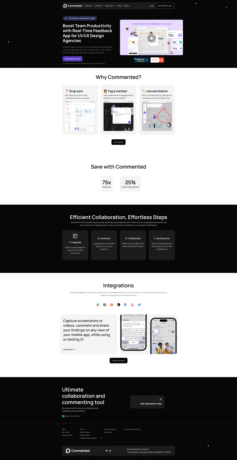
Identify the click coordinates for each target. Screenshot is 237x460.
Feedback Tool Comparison (88, 438)
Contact (126, 6)
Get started (118, 142)
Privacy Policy (108, 432)
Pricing (119, 6)
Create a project (118, 360)
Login (151, 6)
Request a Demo (67, 435)
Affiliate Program (85, 435)
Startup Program (85, 432)
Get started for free (165, 6)
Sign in (64, 429)
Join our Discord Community (132, 429)
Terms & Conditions (110, 429)
